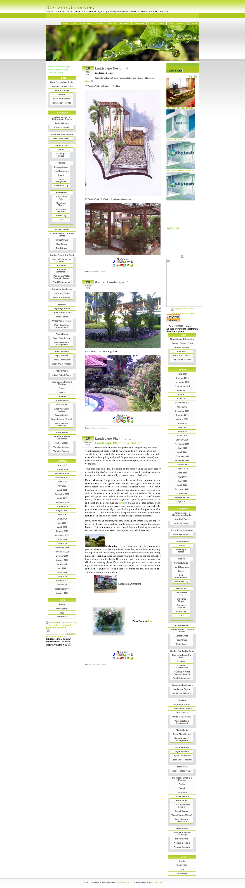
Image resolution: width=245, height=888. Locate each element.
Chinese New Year (61, 198)
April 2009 (62, 539)
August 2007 (62, 593)
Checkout (61, 95)
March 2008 (62, 576)
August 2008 (62, 560)
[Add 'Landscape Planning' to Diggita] (132, 659)
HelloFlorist (61, 193)
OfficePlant (111, 24)
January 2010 (62, 531)
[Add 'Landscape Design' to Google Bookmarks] (114, 266)
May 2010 (62, 523)
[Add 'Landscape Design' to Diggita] (132, 266)
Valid (62, 608)
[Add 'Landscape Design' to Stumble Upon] (132, 262)
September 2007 (62, 589)
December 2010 (62, 502)
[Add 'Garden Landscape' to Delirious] (124, 422)
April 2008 (62, 572)
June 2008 (62, 564)
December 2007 (62, 581)
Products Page (62, 90)
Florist (151, 24)
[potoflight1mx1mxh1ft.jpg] (109, 621)
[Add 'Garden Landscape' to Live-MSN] (128, 422)
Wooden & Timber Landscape (61, 437)
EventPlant (124, 24)
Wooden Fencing (61, 451)
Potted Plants (62, 371)
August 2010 (62, 510)
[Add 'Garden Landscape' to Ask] (121, 422)
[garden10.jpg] (123, 411)
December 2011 (62, 494)
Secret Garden (61, 415)
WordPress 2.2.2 (125, 882)
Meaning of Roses (61, 155)
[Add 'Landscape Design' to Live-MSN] (128, 266)
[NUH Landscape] (123, 347)
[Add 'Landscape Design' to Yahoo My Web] (128, 262)
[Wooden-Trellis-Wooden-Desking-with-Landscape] (123, 254)
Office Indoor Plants (62, 313)
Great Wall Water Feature (61, 410)
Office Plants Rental (61, 321)
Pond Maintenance (61, 282)
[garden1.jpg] (105, 584)
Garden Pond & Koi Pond (62, 255)
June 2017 (62, 465)
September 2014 (62, 478)
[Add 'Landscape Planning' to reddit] (121, 655)
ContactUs (182, 24)
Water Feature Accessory (61, 424)
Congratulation (61, 167)
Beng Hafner (156, 882)
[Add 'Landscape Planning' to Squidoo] (117, 659)
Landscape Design (61, 293)
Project (62, 388)
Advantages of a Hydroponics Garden (62, 118)
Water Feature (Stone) (61, 419)
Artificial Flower (61, 127)
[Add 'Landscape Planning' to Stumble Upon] (132, 655)
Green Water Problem (61, 364)
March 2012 (62, 490)
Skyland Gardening (70, 7)
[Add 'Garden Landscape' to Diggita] (132, 422)
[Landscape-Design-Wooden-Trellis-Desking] (123, 195)
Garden (99, 24)
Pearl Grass (61, 248)
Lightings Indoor (62, 308)
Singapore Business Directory (62, 635)
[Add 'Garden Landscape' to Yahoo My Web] (128, 419)
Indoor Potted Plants (61, 375)
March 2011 (62, 498)
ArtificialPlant (138, 24)
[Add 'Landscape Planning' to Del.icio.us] (114, 655)
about (170, 24)
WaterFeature (86, 24)
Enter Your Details (61, 99)
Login (62, 604)
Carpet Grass (61, 240)
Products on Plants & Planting (62, 383)
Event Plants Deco (61, 138)
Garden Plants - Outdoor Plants (62, 235)
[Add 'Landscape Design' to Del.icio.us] (114, 262)
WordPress (62, 617)
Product (161, 24)
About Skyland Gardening (62, 82)
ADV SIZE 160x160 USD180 (180, 108)
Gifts (61, 220)
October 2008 (62, 556)
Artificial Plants (62, 123)
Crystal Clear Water (61, 360)
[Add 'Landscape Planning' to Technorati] (124, 655)
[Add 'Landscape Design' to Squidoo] (117, 266)
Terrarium (62, 396)
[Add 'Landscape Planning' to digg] (117, 655)
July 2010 (62, 515)
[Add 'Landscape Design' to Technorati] (124, 262)
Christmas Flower (61, 204)
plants (87, 81)
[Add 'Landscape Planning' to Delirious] (124, 659)
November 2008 (62, 552)
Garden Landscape (109, 282)
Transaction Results (61, 103)
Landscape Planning (61, 297)
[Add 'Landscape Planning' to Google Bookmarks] (114, 659)
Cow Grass (61, 244)
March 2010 (62, 527)
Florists (61, 163)
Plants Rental (62, 334)
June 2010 (62, 519)
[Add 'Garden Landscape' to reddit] (121, 419)
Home (65, 24)
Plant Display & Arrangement (61, 326)
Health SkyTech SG (176, 139)
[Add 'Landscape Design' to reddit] (121, 262)
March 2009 (62, 543)
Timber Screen (61, 443)
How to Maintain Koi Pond (61, 260)
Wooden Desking (61, 447)
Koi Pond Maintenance (62, 271)
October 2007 (62, 585)
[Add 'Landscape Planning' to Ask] (121, 659)
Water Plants (62, 432)
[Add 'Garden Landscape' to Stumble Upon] (132, 419)
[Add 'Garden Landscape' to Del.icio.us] (114, 419)
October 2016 (62, 469)
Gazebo (62, 304)
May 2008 (62, 568)
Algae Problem (62, 356)
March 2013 (62, 482)
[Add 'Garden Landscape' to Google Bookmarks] (114, 422)
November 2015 (62, 473)
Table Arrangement (61, 180)
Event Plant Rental (61, 338)
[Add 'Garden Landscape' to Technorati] (124, 419)
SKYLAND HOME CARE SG (180, 170)
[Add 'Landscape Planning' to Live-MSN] (128, 659)
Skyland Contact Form (62, 86)
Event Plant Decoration (62, 134)
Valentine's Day (61, 186)
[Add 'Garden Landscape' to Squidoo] (117, 422)
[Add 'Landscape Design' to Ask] (121, 266)
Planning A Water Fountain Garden (61, 277)
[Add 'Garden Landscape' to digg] (117, 419)
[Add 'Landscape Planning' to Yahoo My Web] (128, 655)
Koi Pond (61, 265)
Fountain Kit (61, 405)
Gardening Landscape (61, 289)
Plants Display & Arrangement (61, 343)
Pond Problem (62, 351)
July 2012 (62, 486)
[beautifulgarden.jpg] (95, 546)
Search (193, 24)
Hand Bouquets (61, 171)
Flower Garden (62, 229)
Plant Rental (62, 317)
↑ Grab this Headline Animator (182, 313)
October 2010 (62, 506)
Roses (61, 175)
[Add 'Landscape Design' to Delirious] (124, 266)
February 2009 (62, 548)
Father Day (61, 215)
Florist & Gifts (62, 145)
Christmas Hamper (61, 210)
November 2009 (62, 535)
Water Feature (62, 400)
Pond (74, 24)
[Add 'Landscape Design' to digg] (117, 262)
